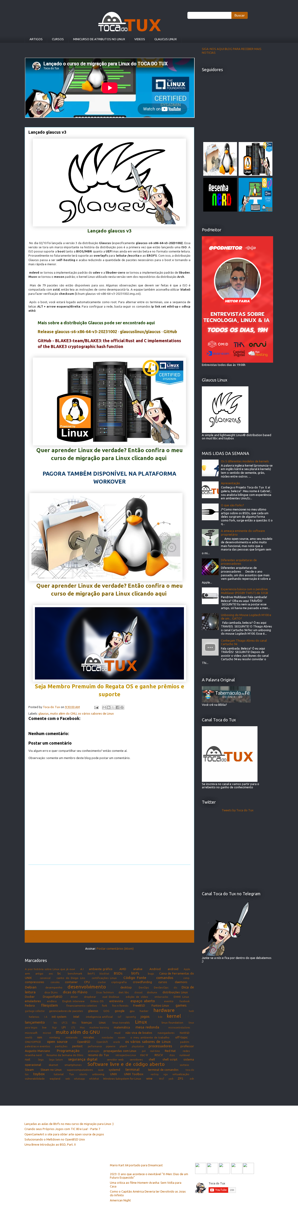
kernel (174, 1016)
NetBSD (185, 1032)
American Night (120, 1200)
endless (52, 1001)
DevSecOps (161, 987)
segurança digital (82, 1059)
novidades (107, 1037)
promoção (93, 1051)
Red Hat (170, 1050)
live (44, 1027)
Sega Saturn (56, 1059)
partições (61, 1046)
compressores (34, 982)
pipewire (110, 1046)
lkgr (54, 1027)
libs (74, 1022)
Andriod (155, 969)
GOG (106, 1010)
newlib (28, 1037)
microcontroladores (179, 1027)
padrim (184, 1041)
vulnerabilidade (35, 1078)
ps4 (144, 1051)
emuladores (33, 1001)
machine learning (99, 1027)
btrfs (135, 973)
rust (27, 1059)
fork (104, 1005)
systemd (114, 1069)
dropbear (90, 996)
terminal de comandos (163, 1069)
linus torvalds (121, 1022)
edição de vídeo (137, 996)
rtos (172, 1055)
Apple (187, 969)
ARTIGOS (36, 39)
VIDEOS (139, 39)
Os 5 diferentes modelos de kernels (245, 461)
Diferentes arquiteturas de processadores (239, 561)
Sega (41, 1059)
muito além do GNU (63, 713)
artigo (39, 973)
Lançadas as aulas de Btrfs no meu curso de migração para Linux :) (69, 1123)
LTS (73, 1027)
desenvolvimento (87, 986)
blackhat (104, 973)
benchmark (75, 973)
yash (171, 1078)
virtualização (181, 1074)
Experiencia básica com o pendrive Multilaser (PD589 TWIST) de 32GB (244, 590)
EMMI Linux (181, 996)
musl (117, 1032)
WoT (161, 1078)
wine (149, 1078)
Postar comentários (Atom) (115, 948)
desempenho (53, 987)
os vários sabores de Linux (96, 713)
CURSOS (58, 39)
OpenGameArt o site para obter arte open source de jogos (64, 1134)
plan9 (123, 1046)
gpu (132, 1010)
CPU (87, 982)
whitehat (94, 1078)
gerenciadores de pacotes (66, 1010)
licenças (86, 1022)
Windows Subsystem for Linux (122, 1078)
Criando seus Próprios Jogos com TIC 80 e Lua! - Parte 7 (62, 1128)
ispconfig (131, 1016)
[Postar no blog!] (108, 707)
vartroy (155, 1074)
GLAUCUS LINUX (165, 39)
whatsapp (79, 1078)
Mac (82, 1027)
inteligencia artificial (99, 1016)
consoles (55, 982)
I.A (45, 1016)
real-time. (155, 1051)
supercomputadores (80, 1069)
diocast (138, 992)
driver (74, 996)
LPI (64, 1027)
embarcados (161, 996)
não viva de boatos (138, 1032)
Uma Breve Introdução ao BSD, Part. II (50, 1144)
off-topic (181, 1037)
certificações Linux (104, 977)
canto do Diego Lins (71, 977)
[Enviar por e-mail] (104, 707)
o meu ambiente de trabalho (149, 1037)
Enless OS (97, 1001)
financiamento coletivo (81, 1005)
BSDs (118, 973)
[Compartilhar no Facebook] (117, 707)
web (67, 1078)
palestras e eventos (37, 1046)
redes (186, 1050)
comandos (164, 977)
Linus (102, 1022)
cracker (102, 982)
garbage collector (35, 1011)
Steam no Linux (51, 1069)
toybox (39, 1074)
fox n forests (120, 1005)
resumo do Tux (98, 1055)
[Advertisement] (109, 897)
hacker (144, 1010)
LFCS (64, 1022)
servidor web (115, 1059)
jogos (145, 1016)
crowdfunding (142, 982)
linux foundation (172, 1022)
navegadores (166, 1032)
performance (95, 1046)
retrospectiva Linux (125, 1055)
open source (57, 1041)
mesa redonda (147, 1027)
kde (160, 1016)
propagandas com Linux (120, 1050)
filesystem (49, 1005)
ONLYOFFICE (33, 1041)
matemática (122, 1027)
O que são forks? (232, 505)
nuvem (121, 1037)
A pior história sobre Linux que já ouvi (50, 969)
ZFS (180, 1078)
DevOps (144, 987)
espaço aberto (143, 1001)
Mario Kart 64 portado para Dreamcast (136, 1165)
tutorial (59, 1074)
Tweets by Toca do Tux (238, 810)
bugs (151, 973)
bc (59, 973)
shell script (170, 1059)
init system (59, 1016)
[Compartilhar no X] (113, 707)
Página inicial (110, 936)
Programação (68, 1050)
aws (51, 973)
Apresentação (230, 483)
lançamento (35, 1022)
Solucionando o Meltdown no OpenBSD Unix (54, 1139)
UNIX (113, 1074)
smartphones (72, 1064)
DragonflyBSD (52, 996)
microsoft (31, 1032)
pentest (77, 1046)
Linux (141, 1021)
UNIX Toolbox (134, 1074)
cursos (162, 982)
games (181, 1005)
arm (27, 973)
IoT (119, 1016)
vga (165, 1074)
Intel (76, 1016)
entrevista (116, 1001)
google (120, 1010)
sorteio (184, 1064)
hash (191, 1011)
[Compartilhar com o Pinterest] (122, 707)
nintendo (72, 1037)
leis (55, 1022)
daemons (181, 982)
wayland (55, 1078)
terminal (132, 1069)
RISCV (159, 1055)
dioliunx (152, 992)
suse (101, 1069)
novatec (88, 1037)
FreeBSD (139, 1005)
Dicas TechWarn (105, 992)
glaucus (43, 713)
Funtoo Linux (160, 1005)
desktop (126, 987)
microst (47, 1032)
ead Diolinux (110, 996)
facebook (184, 1001)
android (173, 969)
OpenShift (102, 1042)
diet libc (124, 992)
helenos (34, 1016)
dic (175, 987)
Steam (29, 1069)
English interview (73, 1001)
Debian (31, 987)
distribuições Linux (175, 992)
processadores (160, 1046)
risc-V (144, 1055)
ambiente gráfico (100, 969)
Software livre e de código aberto (126, 1064)
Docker (30, 996)
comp (186, 978)
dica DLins (51, 992)
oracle (116, 1042)
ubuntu (83, 1074)
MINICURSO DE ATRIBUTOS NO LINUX (99, 39)
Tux (71, 1074)
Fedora (30, 1005)
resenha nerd (33, 1055)
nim (39, 1037)
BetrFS (91, 973)
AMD (122, 969)
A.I (82, 969)
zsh (192, 1078)
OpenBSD (83, 1041)
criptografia (119, 982)
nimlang (54, 1037)
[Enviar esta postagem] (96, 707)
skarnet (53, 1064)
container (71, 982)
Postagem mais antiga (171, 936)
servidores (136, 1059)
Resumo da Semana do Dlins (65, 1055)
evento (168, 1001)
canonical (45, 978)
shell (152, 1059)
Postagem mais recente (47, 936)
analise (137, 969)
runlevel (184, 1055)
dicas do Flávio (75, 992)
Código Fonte (134, 977)
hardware (164, 1010)
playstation (138, 1046)
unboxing (98, 1074)
